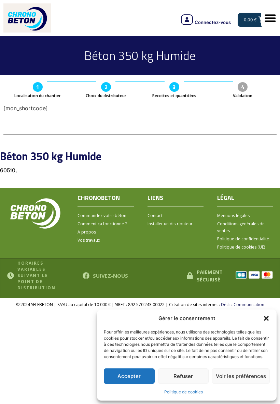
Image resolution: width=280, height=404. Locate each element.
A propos (87, 232)
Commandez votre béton (102, 215)
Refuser (183, 376)
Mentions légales (233, 215)
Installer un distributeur (170, 224)
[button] (266, 318)
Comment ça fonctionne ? (102, 224)
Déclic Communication (242, 304)
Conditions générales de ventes (241, 227)
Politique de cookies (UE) (241, 247)
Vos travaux (89, 240)
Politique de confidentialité (243, 239)
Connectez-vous (213, 22)
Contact (155, 215)
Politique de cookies (183, 391)
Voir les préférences (241, 376)
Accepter (129, 376)
